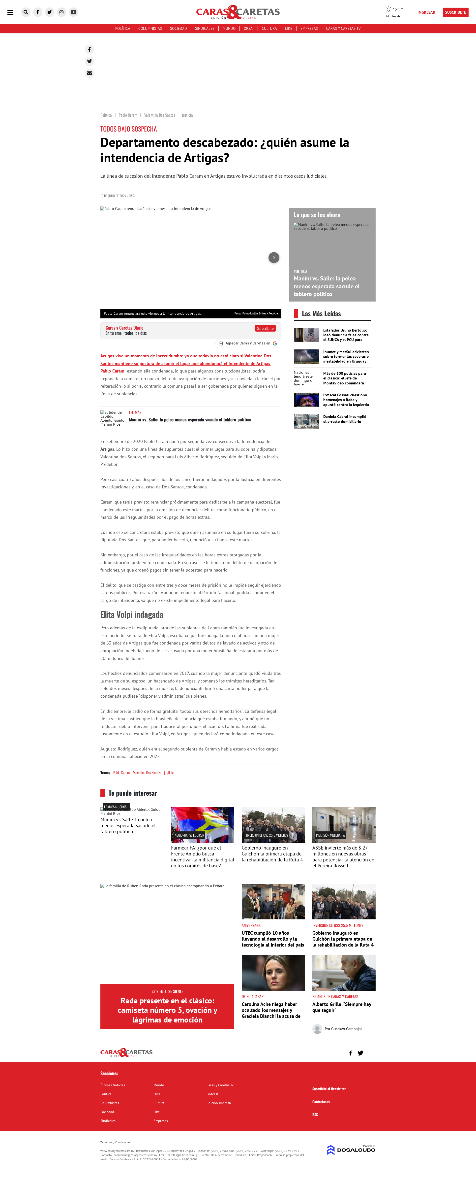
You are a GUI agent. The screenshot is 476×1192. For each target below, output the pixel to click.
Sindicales (204, 28)
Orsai (249, 28)
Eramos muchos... (116, 806)
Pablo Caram (121, 773)
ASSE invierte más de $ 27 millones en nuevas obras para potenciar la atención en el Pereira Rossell (343, 857)
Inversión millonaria (330, 835)
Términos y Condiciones (115, 1142)
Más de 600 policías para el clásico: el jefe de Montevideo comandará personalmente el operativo (344, 383)
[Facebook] (89, 49)
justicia (169, 773)
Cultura (269, 28)
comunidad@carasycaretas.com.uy (135, 1155)
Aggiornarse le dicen (189, 835)
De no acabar (253, 996)
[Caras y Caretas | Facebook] (37, 12)
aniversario (252, 925)
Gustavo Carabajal (346, 1028)
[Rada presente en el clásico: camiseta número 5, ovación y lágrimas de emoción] (167, 934)
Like (288, 28)
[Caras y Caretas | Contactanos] (370, 1052)
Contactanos (321, 1101)
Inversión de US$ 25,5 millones (266, 835)
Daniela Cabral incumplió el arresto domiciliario (344, 419)
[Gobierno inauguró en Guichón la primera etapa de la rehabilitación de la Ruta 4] (273, 841)
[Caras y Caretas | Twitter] (49, 12)
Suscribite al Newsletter (329, 1088)
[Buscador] (25, 12)
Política (122, 28)
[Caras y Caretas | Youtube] (73, 12)
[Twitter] (89, 61)
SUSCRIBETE (455, 12)
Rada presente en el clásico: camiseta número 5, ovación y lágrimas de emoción (167, 1010)
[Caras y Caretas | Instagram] (61, 12)
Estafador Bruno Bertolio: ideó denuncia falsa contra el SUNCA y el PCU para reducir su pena (346, 337)
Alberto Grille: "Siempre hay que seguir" (341, 1007)
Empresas (309, 28)
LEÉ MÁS (135, 412)
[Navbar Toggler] (14, 12)
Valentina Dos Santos (147, 773)
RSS (315, 1114)
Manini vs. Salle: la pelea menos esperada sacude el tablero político (190, 419)
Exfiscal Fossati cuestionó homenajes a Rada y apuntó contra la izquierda (346, 399)
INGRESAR (426, 12)
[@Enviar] (89, 73)
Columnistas (150, 28)
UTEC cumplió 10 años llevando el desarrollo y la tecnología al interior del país (273, 939)
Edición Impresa (219, 1103)
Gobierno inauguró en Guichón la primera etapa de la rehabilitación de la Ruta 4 (272, 854)
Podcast (212, 1094)
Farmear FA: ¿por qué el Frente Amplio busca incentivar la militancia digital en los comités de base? (202, 857)
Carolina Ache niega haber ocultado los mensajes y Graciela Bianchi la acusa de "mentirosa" (271, 1013)
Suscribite (265, 328)
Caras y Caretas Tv (343, 28)
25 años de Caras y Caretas (335, 996)
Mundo (229, 28)
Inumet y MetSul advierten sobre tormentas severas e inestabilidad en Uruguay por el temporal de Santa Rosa (346, 361)
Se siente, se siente (167, 991)
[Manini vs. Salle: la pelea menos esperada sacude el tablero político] (112, 419)
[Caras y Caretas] (126, 1056)
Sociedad (178, 28)
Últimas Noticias (112, 1085)
